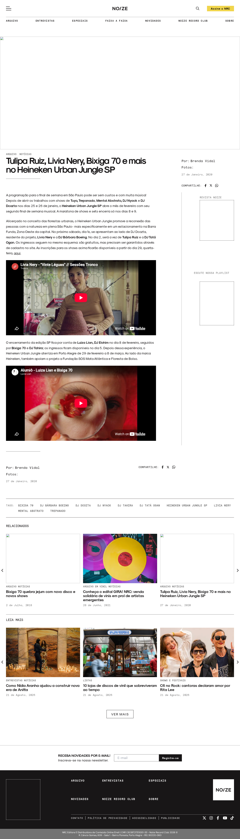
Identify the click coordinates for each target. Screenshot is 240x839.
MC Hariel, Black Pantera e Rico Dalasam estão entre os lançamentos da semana (195, 687)
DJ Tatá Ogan (150, 505)
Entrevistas (180, 586)
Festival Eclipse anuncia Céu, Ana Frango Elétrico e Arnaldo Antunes (118, 687)
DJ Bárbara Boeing (54, 505)
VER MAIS (120, 714)
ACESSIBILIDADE (144, 818)
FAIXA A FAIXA (116, 20)
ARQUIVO (12, 20)
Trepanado (57, 510)
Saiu (163, 680)
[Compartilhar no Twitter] (211, 185)
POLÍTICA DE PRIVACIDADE (108, 818)
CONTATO (77, 818)
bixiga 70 (25, 505)
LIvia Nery (222, 505)
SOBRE (229, 20)
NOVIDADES (153, 20)
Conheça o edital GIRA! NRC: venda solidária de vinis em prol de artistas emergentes (36, 596)
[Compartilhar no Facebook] (205, 185)
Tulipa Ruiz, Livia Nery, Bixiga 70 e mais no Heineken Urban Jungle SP (118, 594)
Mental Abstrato (31, 510)
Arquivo (11, 154)
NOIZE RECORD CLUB (193, 20)
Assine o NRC (220, 9)
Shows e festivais (19, 680)
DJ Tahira (125, 505)
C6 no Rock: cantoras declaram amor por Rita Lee (41, 687)
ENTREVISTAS (45, 20)
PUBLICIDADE (170, 818)
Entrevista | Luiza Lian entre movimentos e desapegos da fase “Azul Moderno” (196, 594)
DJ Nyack (104, 505)
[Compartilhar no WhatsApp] (216, 185)
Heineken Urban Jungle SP (187, 505)
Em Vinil (24, 586)
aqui (17, 253)
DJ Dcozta (83, 505)
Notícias (26, 154)
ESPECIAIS (80, 20)
